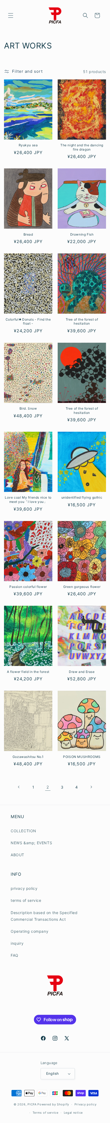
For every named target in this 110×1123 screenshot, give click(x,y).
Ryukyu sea (28, 145)
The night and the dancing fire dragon (81, 147)
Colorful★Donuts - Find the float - (28, 321)
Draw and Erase (82, 672)
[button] (11, 15)
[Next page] (91, 787)
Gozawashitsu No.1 (28, 757)
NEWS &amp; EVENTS (31, 843)
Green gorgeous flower (82, 587)
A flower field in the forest (28, 672)
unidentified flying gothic (82, 497)
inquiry (17, 943)
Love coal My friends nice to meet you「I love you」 (28, 499)
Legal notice (73, 1112)
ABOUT (17, 855)
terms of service (26, 900)
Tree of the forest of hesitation (82, 321)
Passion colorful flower (28, 587)
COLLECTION (23, 831)
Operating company (29, 931)
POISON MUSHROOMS (82, 757)
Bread (28, 234)
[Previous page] (19, 787)
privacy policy (24, 888)
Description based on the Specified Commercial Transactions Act (44, 916)
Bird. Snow (28, 408)
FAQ (14, 955)
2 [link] (47, 787)
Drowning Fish (82, 234)
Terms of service (45, 1112)
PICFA (32, 1104)
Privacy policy (85, 1104)
